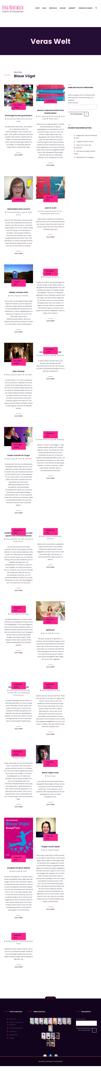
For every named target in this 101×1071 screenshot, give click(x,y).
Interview (27, 539)
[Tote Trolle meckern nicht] (50, 1021)
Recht (25, 871)
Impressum (13, 1031)
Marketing (54, 116)
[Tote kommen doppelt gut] (50, 1028)
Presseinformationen (16, 1028)
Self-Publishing (43, 116)
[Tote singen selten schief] (64, 1021)
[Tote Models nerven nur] (32, 1021)
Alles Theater (19, 371)
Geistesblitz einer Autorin (18, 209)
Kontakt (12, 1038)
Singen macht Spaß (50, 846)
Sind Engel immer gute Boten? (18, 115)
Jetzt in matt (50, 208)
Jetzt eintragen (76, 114)
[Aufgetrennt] (53, 1043)
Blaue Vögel (20, 212)
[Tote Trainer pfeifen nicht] (60, 1021)
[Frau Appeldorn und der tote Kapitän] (53, 1036)
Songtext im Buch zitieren (18, 868)
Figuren (56, 277)
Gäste (20, 459)
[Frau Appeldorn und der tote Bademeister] (48, 1036)
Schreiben (24, 296)
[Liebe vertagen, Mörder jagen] (37, 1021)
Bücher (63, 8)
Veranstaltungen (85, 8)
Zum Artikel (19, 155)
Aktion (41, 355)
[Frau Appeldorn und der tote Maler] (44, 1036)
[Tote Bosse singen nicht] (46, 1021)
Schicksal (10, 119)
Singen (56, 850)
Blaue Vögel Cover (50, 772)
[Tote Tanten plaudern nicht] (55, 1021)
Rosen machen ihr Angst (18, 455)
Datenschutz (13, 1035)
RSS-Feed (13, 1019)
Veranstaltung (18, 695)
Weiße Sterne (21, 119)
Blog (44, 8)
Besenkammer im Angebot (85, 157)
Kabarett (72, 8)
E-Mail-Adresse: (73, 103)
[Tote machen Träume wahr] (41, 1021)
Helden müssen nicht (18, 292)
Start (37, 8)
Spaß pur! (50, 630)
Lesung (56, 633)
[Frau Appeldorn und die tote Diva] (57, 1036)
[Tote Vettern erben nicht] (69, 1021)
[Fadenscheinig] (48, 1043)
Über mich (53, 8)
